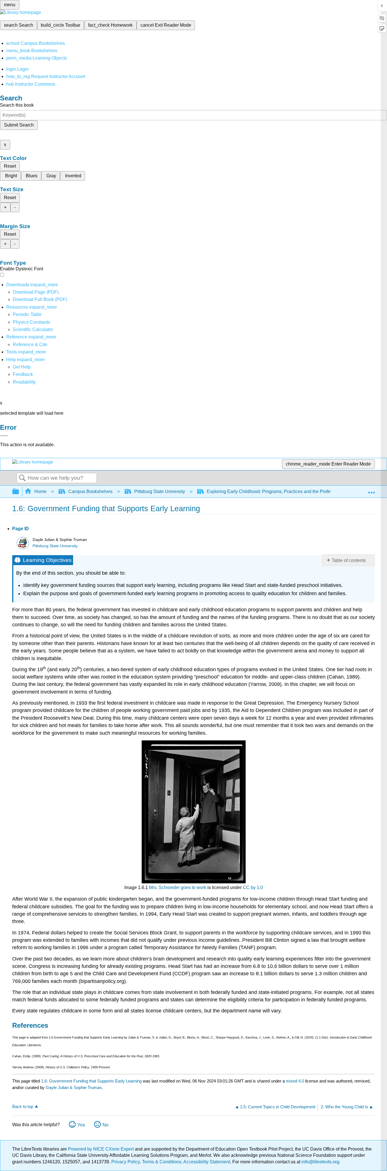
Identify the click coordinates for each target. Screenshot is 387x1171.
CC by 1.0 (253, 887)
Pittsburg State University (159, 491)
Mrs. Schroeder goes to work (177, 887)
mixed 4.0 (295, 1081)
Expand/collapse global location (371, 490)
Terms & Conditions (161, 1161)
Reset (10, 166)
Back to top (22, 1106)
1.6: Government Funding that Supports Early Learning (91, 1081)
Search (22, 478)
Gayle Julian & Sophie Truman (74, 1087)
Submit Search (19, 125)
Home (40, 491)
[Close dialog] (4, 435)
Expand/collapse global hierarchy (19, 492)
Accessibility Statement (206, 1161)
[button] (23, 374)
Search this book (17, 105)
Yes (81, 1124)
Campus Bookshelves (90, 491)
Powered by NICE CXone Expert (101, 1149)
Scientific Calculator (33, 329)
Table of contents (349, 560)
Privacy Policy (125, 1161)
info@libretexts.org (319, 1161)
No (106, 1124)
